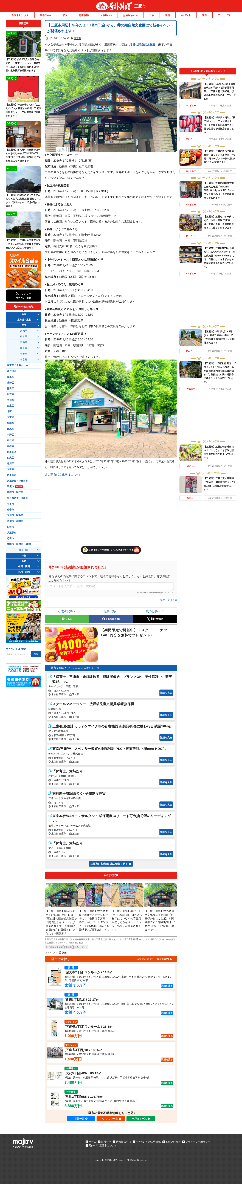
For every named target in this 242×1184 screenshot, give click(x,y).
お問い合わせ (173, 1141)
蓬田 (64, 952)
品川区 (10, 463)
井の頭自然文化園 (144, 44)
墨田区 (10, 388)
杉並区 (10, 440)
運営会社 (106, 1141)
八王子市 (11, 532)
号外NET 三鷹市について (103, 1145)
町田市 (10, 538)
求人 (65, 15)
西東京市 (11, 475)
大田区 (10, 469)
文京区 (10, 417)
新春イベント (80, 947)
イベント (186, 15)
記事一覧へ (111, 611)
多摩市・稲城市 (15, 521)
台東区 (10, 405)
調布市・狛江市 (15, 492)
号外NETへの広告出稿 (148, 1141)
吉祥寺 (68, 947)
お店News (106, 15)
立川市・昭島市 (15, 515)
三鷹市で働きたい (59, 667)
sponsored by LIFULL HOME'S (154, 958)
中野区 (10, 434)
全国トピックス (20, 15)
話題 (167, 15)
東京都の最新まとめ (17, 365)
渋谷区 (10, 446)
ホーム (92, 1141)
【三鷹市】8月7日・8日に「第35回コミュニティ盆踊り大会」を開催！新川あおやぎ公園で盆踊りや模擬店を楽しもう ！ (219, 125)
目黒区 (10, 457)
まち (151, 15)
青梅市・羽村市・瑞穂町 (19, 544)
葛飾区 (10, 382)
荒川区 (10, 400)
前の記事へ (68, 611)
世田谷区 (11, 452)
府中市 (10, 509)
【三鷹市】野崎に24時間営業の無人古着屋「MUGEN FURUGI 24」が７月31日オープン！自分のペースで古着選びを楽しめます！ (219, 190)
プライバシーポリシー (197, 1141)
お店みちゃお (130, 15)
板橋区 (10, 423)
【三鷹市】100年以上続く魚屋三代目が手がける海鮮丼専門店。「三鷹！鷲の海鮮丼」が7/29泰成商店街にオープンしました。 (220, 91)
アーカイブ (224, 15)
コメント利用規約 (168, 600)
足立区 (10, 394)
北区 (9, 411)
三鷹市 (140, 6)
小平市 (10, 504)
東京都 (77, 38)
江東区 (10, 377)
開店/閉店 (84, 15)
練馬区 (10, 429)
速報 (204, 15)
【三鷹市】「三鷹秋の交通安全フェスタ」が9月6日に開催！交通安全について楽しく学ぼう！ (23, 244)
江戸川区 (11, 371)
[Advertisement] (207, 44)
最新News (45, 15)
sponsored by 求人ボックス (86, 668)
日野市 (10, 527)
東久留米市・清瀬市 (17, 498)
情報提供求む (123, 1141)
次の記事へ (153, 611)
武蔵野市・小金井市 (17, 481)
